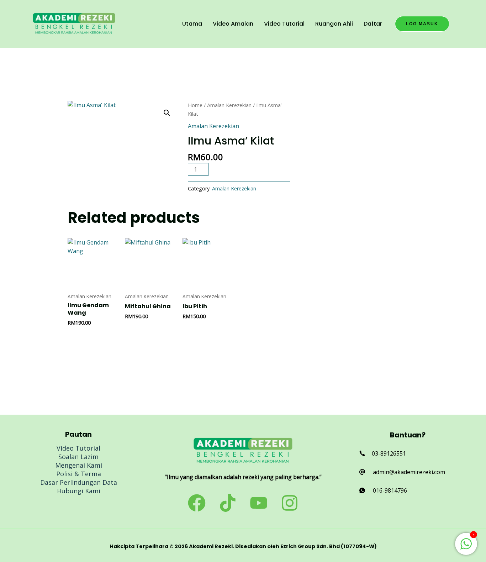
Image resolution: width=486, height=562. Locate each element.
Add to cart (240, 169)
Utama (192, 24)
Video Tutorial (284, 24)
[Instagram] (290, 503)
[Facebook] (197, 503)
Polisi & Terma (78, 473)
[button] (422, 24)
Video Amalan (233, 24)
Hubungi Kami (78, 491)
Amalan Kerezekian (229, 105)
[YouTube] (259, 503)
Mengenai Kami (78, 465)
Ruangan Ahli (334, 24)
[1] (466, 547)
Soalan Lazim (78, 456)
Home (195, 105)
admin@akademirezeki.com (409, 472)
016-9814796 (390, 490)
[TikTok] (228, 503)
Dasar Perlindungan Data (78, 482)
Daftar (373, 24)
